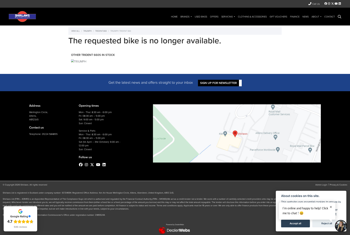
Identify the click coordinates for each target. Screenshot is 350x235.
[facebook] (326, 3)
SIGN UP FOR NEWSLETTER (218, 83)
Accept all (295, 223)
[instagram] (329, 3)
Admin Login (321, 184)
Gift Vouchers (278, 16)
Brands (185, 16)
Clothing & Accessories (252, 16)
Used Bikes (201, 16)
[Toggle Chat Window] (340, 225)
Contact (329, 16)
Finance (295, 16)
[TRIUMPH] (78, 62)
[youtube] (336, 3)
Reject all (326, 223)
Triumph (87, 30)
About (316, 16)
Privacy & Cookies (338, 184)
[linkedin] (339, 3)
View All (75, 30)
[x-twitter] (332, 3)
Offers (214, 16)
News (305, 16)
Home (174, 16)
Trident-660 (101, 30)
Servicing (227, 16)
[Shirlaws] (22, 16)
